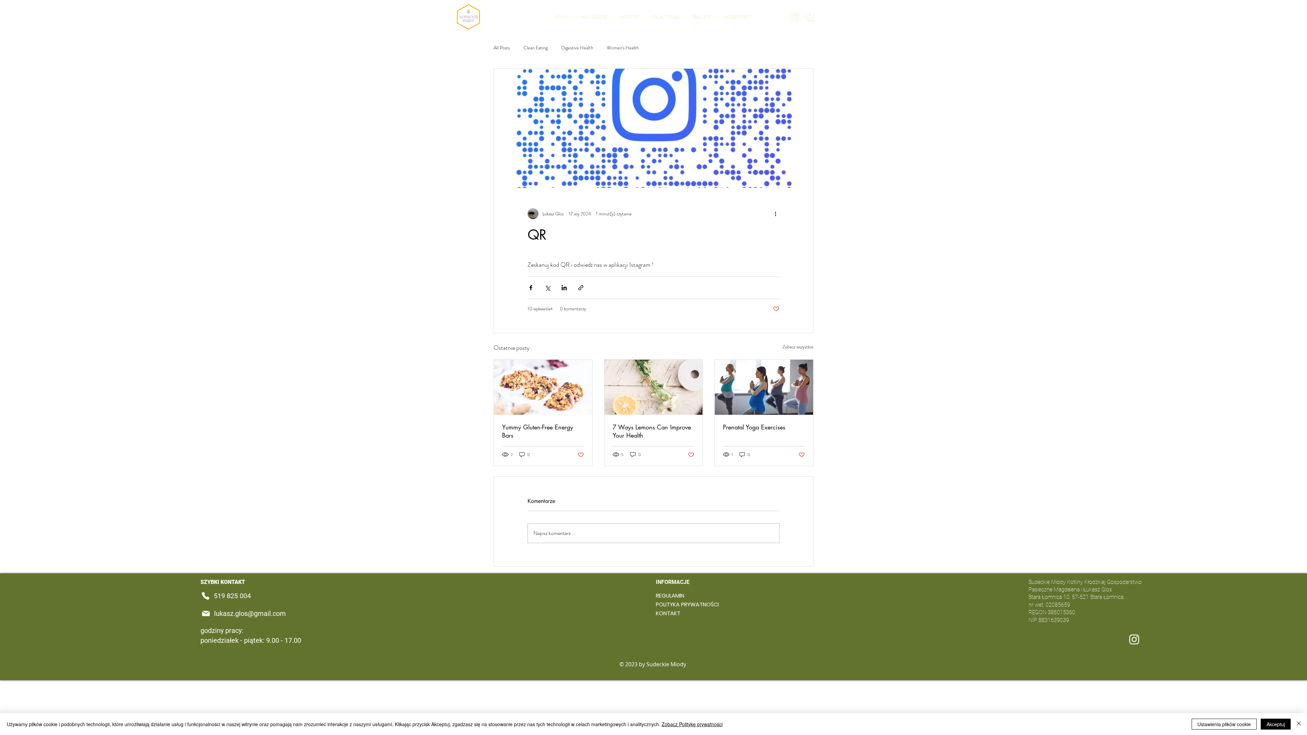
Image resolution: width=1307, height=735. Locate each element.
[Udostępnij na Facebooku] (531, 287)
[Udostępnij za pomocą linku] (581, 287)
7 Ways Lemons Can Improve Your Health (652, 431)
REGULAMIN (670, 596)
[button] (810, 17)
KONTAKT (668, 613)
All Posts (502, 48)
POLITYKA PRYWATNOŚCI (675, 604)
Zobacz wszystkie (797, 346)
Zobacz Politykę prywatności (692, 724)
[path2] (794, 17)
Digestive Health (577, 48)
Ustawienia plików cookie (1224, 724)
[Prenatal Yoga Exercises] (764, 387)
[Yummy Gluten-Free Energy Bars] (543, 387)
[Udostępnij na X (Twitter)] (547, 287)
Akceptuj (1275, 724)
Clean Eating (535, 48)
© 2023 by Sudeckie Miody (653, 664)
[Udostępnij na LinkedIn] (564, 287)
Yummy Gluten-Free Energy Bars (537, 431)
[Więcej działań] (775, 214)
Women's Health (623, 48)
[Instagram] (1134, 639)
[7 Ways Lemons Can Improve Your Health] (653, 387)
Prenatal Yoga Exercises (754, 427)
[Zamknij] (1299, 724)
